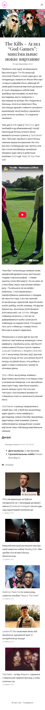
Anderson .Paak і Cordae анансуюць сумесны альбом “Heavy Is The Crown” (20, 593)
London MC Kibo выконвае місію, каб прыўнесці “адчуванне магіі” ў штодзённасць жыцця (19, 635)
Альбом (9, 465)
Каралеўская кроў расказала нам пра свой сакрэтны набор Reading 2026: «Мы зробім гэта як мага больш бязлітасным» (22, 551)
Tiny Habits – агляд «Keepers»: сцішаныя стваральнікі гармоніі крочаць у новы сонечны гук (21, 678)
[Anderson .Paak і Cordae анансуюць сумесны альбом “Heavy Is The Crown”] (22, 586)
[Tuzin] (4, 4)
